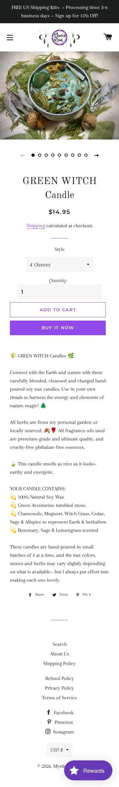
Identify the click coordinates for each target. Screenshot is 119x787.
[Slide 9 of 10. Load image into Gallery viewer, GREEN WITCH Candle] (86, 155)
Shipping (35, 226)
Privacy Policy (59, 688)
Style (59, 249)
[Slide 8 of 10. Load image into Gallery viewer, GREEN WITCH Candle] (79, 155)
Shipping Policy (59, 663)
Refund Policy (59, 678)
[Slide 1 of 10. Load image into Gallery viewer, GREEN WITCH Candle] (33, 155)
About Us (59, 654)
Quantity (58, 280)
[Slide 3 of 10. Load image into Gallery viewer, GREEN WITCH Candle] (46, 155)
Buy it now (58, 327)
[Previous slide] (22, 155)
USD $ (56, 750)
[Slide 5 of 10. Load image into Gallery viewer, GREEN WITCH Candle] (59, 155)
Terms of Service (59, 698)
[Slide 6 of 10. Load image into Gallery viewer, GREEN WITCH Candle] (66, 155)
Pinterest (63, 722)
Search (60, 644)
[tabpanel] (59, 95)
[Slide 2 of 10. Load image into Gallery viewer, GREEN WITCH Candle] (39, 155)
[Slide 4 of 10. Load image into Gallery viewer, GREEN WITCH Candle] (53, 155)
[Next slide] (96, 155)
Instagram (63, 732)
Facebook (63, 713)
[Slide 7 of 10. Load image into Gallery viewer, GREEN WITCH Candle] (72, 155)
